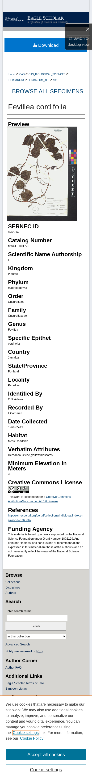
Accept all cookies (46, 754)
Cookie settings (26, 733)
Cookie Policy (31, 738)
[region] (46, 738)
